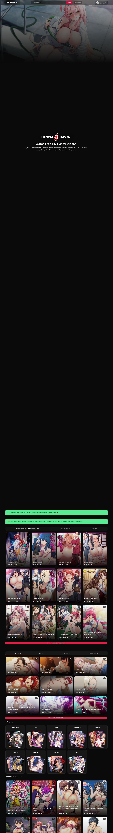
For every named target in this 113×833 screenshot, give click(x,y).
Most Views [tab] (18, 653)
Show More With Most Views (56, 717)
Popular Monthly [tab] (93, 653)
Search (69, 2)
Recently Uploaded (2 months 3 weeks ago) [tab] (27, 528)
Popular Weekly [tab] (66, 653)
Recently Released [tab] (65, 528)
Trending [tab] (94, 528)
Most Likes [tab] (41, 653)
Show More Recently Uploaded (56, 643)
